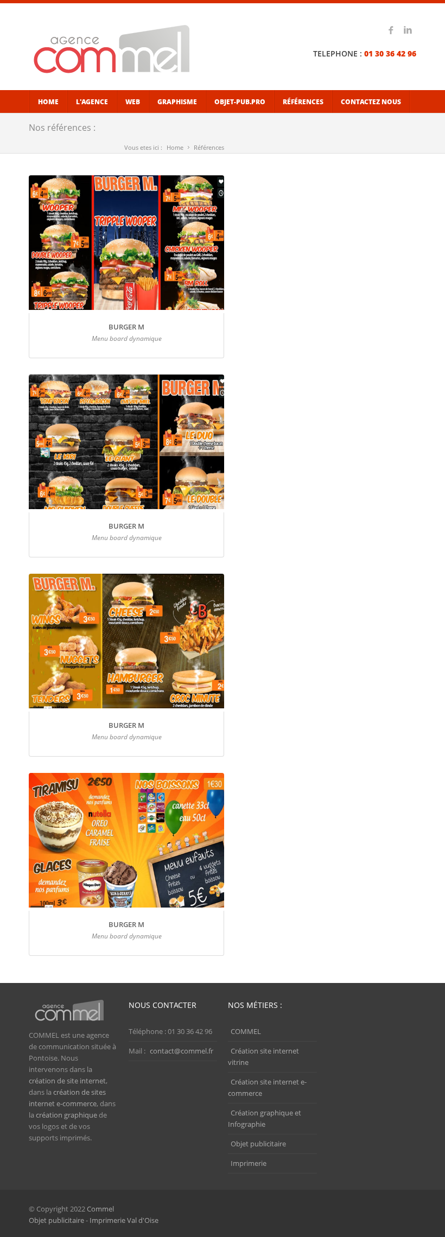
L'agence (92, 101)
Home (48, 101)
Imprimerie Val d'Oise (124, 1220)
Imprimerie (248, 1163)
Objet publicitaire (258, 1144)
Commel (100, 1209)
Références (303, 101)
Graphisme (177, 101)
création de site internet (67, 1081)
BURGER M (126, 327)
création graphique (66, 1115)
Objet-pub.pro (239, 101)
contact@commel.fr (181, 1051)
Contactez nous (371, 101)
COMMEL (246, 1031)
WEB (132, 101)
